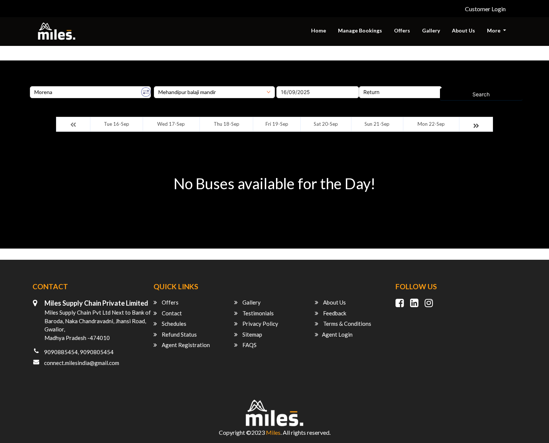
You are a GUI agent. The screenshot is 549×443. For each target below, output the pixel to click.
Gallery (431, 30)
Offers (402, 30)
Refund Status (179, 334)
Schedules (173, 323)
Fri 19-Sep (277, 124)
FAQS (249, 344)
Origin (37, 83)
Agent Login (337, 334)
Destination (167, 83)
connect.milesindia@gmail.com (81, 362)
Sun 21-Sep (377, 124)
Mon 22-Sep (431, 124)
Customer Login (485, 8)
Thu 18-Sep (226, 124)
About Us (463, 30)
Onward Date (292, 83)
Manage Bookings (360, 30)
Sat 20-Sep (326, 124)
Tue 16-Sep (116, 124)
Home (318, 30)
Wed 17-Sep (171, 124)
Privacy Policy (259, 323)
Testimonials (257, 313)
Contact (171, 313)
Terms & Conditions (346, 323)
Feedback (334, 313)
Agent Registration (185, 344)
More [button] (494, 30)
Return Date (373, 83)
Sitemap (251, 334)
